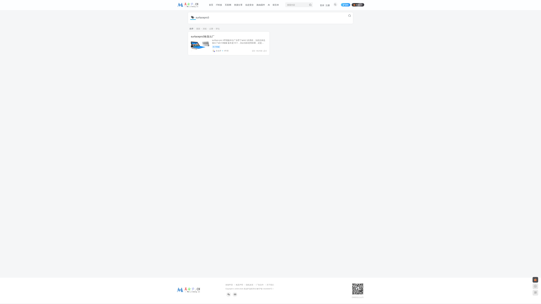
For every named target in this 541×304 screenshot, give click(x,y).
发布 (347, 5)
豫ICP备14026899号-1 (265, 289)
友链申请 (229, 284)
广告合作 (260, 284)
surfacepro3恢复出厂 (202, 36)
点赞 (211, 28)
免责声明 (239, 284)
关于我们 (270, 284)
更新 (198, 28)
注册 (328, 5)
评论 (218, 28)
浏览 (205, 28)
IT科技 (217, 47)
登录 (322, 5)
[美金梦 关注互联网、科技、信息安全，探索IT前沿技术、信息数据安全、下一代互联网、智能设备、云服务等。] (188, 289)
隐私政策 (249, 284)
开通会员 (359, 5)
